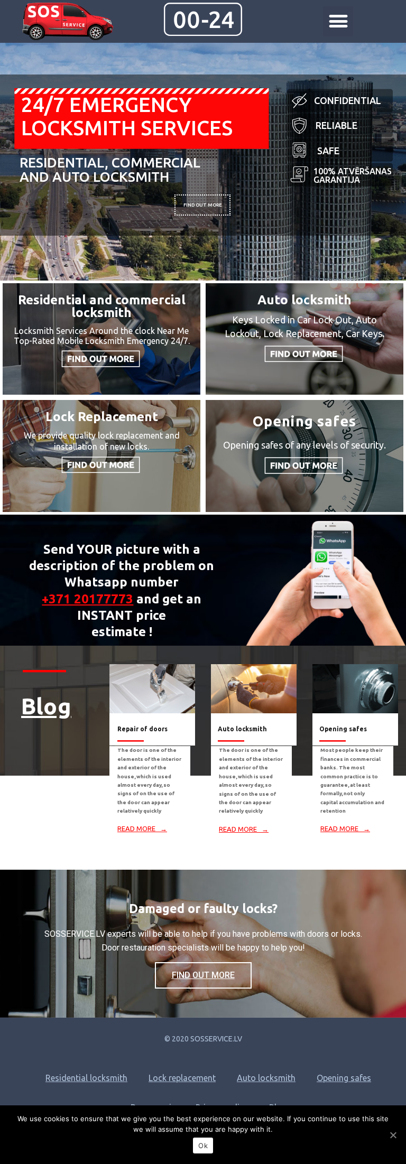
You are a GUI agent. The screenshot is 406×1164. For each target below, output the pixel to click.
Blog (46, 706)
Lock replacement (182, 1078)
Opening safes (344, 1078)
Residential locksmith (86, 1078)
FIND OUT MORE (202, 205)
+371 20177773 (87, 599)
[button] (338, 21)
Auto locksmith (266, 1078)
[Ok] (392, 1135)
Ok (203, 1145)
